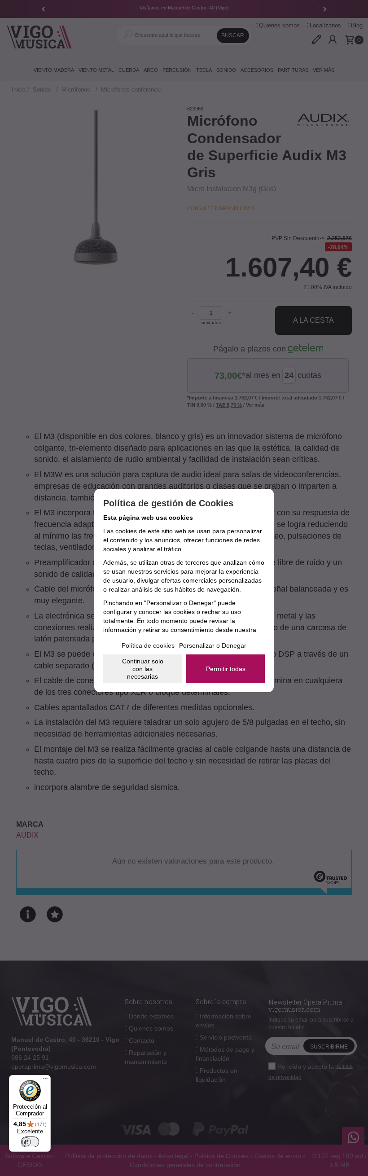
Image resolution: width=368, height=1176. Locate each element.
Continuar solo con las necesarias (142, 669)
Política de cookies (148, 645)
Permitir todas (225, 668)
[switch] (30, 1142)
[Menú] (45, 1080)
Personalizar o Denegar (212, 645)
